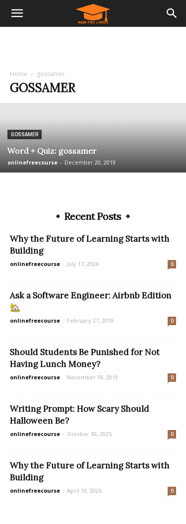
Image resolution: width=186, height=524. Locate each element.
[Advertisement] (93, 44)
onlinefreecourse (32, 162)
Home (18, 74)
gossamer (24, 134)
